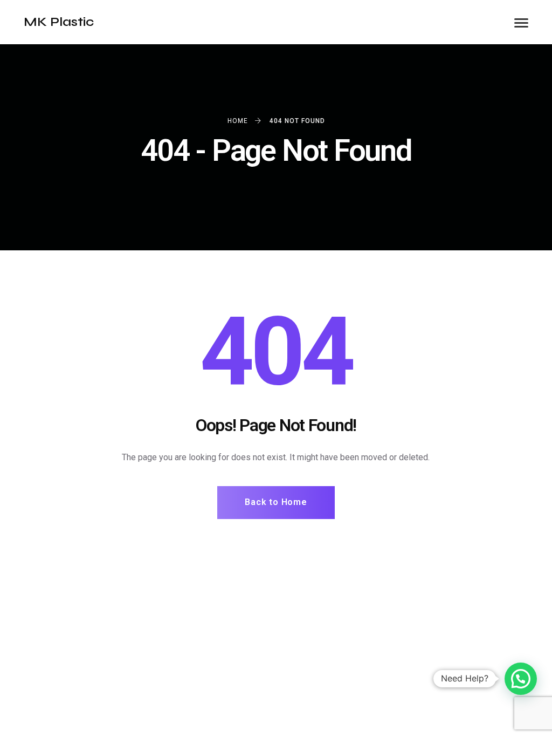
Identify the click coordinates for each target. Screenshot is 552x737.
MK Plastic (59, 22)
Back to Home (276, 502)
